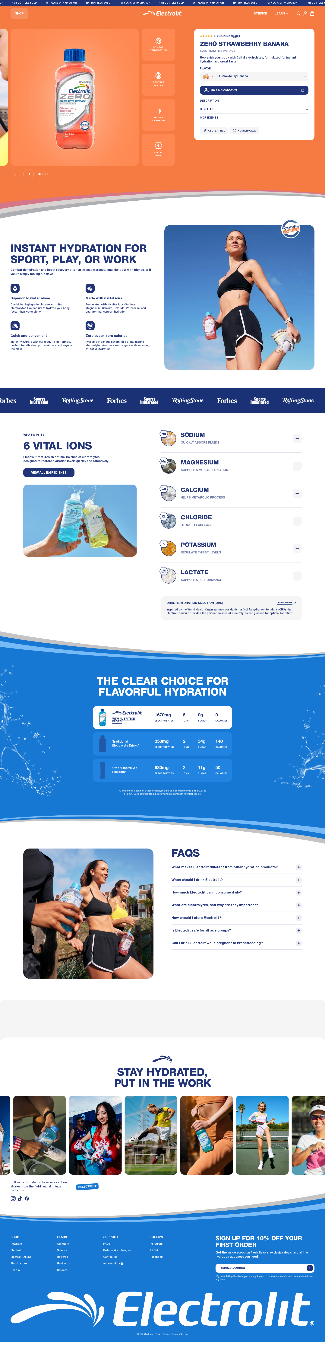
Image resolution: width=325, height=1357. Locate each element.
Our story (63, 1244)
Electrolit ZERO (21, 1257)
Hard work (63, 1264)
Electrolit (17, 1250)
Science (62, 1250)
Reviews (62, 1257)
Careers (62, 1270)
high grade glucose (37, 305)
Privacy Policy (162, 1334)
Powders (16, 1244)
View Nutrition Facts (123, 720)
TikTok (154, 1250)
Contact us (110, 1257)
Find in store (19, 1264)
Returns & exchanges (117, 1250)
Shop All (16, 1270)
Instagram (156, 1244)
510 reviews (220, 36)
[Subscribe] (310, 1268)
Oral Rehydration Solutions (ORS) (264, 610)
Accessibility (111, 1264)
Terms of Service (180, 1334)
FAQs (106, 1244)
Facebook (156, 1257)
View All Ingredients (49, 473)
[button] (282, 13)
